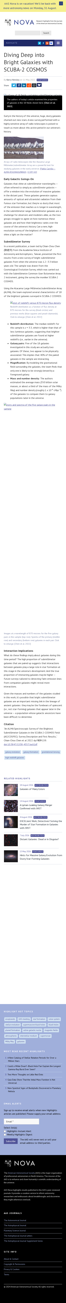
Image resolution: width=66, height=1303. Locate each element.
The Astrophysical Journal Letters (18, 1236)
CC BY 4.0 (31, 172)
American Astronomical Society (21, 1173)
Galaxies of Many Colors (32, 789)
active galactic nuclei (32, 1030)
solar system (54, 1019)
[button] (61, 3)
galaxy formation (30, 752)
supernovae (45, 1036)
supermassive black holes (34, 1024)
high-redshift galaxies (14, 757)
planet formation (12, 1030)
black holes (54, 1024)
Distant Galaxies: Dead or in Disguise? (39, 839)
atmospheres (11, 1036)
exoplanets (10, 1019)
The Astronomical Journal (15, 1220)
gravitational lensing (51, 752)
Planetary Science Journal (15, 1230)
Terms (6, 1274)
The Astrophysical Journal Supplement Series (23, 1241)
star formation (39, 1019)
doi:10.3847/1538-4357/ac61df (20, 744)
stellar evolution (12, 1024)
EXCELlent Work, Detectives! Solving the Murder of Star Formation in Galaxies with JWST (41, 824)
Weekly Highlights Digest (19, 1134)
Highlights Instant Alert (19, 1131)
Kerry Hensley (13, 79)
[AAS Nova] (33, 21)
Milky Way (9, 1041)
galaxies (21, 1041)
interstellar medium (28, 1036)
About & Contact (11, 1259)
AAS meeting (24, 1019)
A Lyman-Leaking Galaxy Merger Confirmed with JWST (36, 806)
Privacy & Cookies (11, 1269)
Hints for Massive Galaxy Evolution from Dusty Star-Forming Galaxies (41, 857)
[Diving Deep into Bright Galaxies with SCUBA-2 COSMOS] (33, 95)
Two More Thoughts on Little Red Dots (25, 1074)
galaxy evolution (12, 752)
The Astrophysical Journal (15, 1225)
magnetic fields (51, 1030)
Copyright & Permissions (14, 1264)
